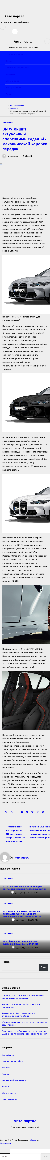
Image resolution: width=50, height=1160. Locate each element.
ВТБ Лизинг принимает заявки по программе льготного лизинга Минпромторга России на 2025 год (22, 914)
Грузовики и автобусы (16, 55)
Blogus (33, 1140)
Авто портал (14, 16)
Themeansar (5, 1143)
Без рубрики (8, 1055)
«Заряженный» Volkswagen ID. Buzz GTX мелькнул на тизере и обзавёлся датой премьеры (15, 834)
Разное (9, 94)
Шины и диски (12, 81)
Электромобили (13, 88)
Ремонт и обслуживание (17, 68)
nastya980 (14, 157)
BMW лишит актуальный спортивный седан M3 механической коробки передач (24, 139)
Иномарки (10, 75)
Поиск (6, 962)
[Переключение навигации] (1, 43)
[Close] (5, 1151)
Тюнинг (9, 61)
